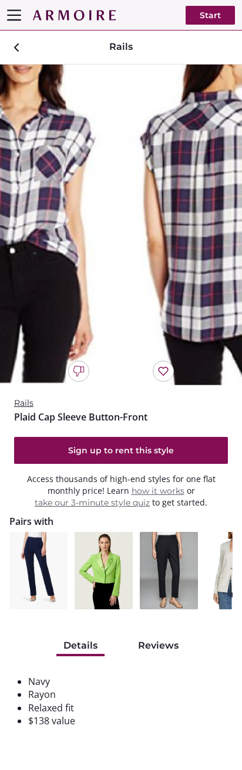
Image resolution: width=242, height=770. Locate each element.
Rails (23, 403)
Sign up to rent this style (121, 450)
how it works (158, 491)
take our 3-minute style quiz (92, 502)
